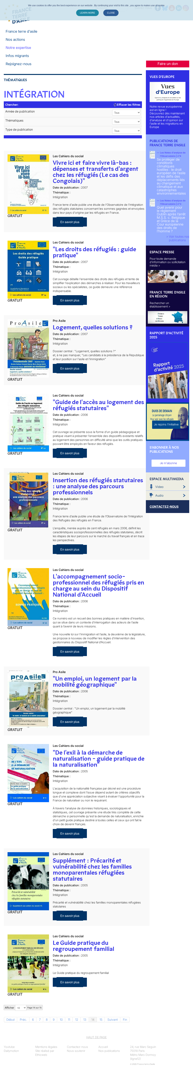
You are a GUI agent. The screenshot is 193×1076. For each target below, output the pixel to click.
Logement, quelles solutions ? (93, 327)
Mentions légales (46, 1047)
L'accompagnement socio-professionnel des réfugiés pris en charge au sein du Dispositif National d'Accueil (98, 585)
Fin (125, 1019)
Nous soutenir (76, 1051)
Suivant (112, 1019)
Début (10, 1019)
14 (92, 1019)
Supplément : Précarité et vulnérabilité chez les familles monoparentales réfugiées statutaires (92, 869)
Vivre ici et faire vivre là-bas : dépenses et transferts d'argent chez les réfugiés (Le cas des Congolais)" (95, 172)
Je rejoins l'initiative (166, 424)
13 (84, 1019)
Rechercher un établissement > (160, 304)
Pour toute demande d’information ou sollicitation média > (167, 262)
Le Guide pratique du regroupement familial (83, 946)
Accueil (103, 1047)
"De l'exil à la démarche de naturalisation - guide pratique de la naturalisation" (98, 758)
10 (61, 1019)
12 (76, 1019)
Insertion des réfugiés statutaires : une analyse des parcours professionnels (98, 486)
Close (111, 13)
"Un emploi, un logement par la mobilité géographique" (95, 681)
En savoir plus (69, 222)
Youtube (9, 1047)
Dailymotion (11, 1051)
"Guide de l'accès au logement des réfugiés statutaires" (98, 405)
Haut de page (96, 1037)
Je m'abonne (168, 463)
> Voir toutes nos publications (177, 238)
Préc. (23, 1019)
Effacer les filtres (128, 104)
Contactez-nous (77, 1047)
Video (159, 487)
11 (69, 1019)
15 (101, 1019)
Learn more (87, 13)
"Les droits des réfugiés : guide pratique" (94, 252)
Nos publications (109, 1051)
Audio (159, 495)
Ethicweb (41, 1055)
